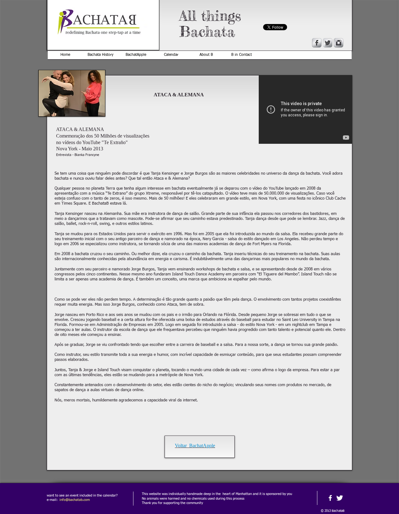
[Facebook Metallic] (316, 42)
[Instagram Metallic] (338, 42)
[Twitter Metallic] (327, 42)
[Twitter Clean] (340, 498)
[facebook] (330, 498)
